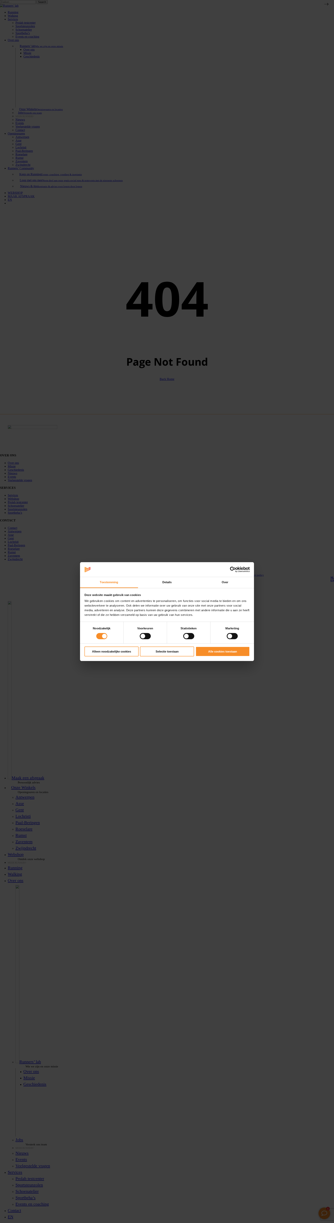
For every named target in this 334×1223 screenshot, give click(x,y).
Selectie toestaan (167, 651)
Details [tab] (167, 582)
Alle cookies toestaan (222, 651)
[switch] (145, 636)
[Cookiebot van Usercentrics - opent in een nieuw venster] (233, 569)
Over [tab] (225, 582)
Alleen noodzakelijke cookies (111, 651)
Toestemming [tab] (109, 582)
